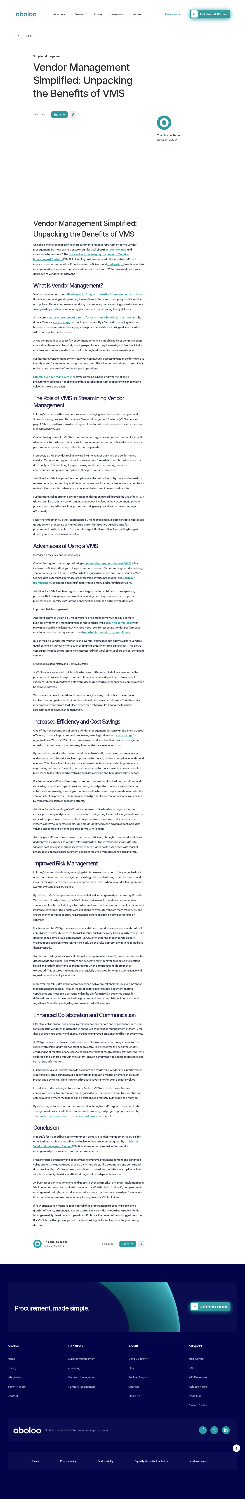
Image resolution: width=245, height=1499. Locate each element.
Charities (134, 1386)
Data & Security (138, 1358)
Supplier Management (81, 1358)
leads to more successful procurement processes (70, 1116)
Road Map (195, 1396)
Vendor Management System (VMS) (107, 563)
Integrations (15, 1377)
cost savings (118, 249)
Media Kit (134, 1396)
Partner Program (138, 1377)
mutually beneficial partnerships (115, 317)
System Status (198, 1405)
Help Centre (196, 1358)
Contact (137, 14)
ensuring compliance (119, 622)
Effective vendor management (53, 377)
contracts (57, 309)
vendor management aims (64, 317)
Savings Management (81, 1386)
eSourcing (74, 1368)
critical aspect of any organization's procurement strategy (103, 294)
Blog (131, 1368)
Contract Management (82, 1377)
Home (11, 1358)
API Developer (198, 1377)
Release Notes (198, 1386)
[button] (60, 14)
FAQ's (192, 1368)
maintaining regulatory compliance (106, 632)
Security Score (17, 1386)
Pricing (98, 14)
